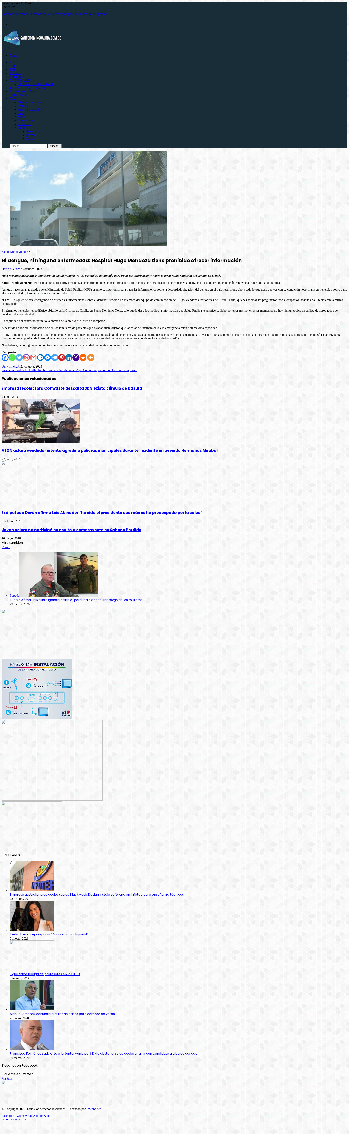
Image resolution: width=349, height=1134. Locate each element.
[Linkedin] (68, 357)
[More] (90, 357)
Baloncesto (33, 131)
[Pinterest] (61, 357)
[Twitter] (19, 357)
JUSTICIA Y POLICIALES (28, 87)
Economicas (25, 120)
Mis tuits (7, 1078)
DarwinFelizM (11, 269)
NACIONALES (20, 80)
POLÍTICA (17, 77)
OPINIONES (18, 95)
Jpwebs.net (93, 1109)
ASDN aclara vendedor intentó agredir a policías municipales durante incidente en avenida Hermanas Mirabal (110, 450)
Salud (21, 116)
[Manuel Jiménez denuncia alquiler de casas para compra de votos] (32, 1009)
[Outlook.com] (40, 357)
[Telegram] (54, 357)
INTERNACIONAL (23, 91)
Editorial (23, 106)
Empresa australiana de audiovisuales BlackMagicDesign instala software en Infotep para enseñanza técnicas (97, 894)
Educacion (24, 124)
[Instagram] (26, 357)
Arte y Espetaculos (30, 109)
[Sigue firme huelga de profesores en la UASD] (32, 969)
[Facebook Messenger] (47, 357)
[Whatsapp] (12, 357)
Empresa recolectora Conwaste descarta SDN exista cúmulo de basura (72, 388)
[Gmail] (33, 357)
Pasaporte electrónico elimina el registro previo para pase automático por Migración (54, 14)
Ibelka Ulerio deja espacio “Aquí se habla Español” (49, 934)
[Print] (82, 357)
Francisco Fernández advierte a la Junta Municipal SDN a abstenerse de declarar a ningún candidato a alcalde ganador (104, 1053)
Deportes (23, 127)
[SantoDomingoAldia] (32, 48)
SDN (13, 69)
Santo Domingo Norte (16, 251)
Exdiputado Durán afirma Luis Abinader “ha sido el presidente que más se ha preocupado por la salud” (102, 512)
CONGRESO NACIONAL (36, 84)
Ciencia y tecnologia (31, 102)
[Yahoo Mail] (75, 357)
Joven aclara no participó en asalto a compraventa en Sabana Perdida (71, 530)
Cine (21, 113)
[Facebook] (5, 357)
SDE (13, 66)
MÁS (13, 98)
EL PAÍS (15, 73)
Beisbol (31, 135)
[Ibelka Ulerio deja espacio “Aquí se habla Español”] (32, 930)
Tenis (29, 138)
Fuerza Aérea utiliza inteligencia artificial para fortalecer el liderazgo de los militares (76, 600)
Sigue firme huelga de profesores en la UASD (45, 974)
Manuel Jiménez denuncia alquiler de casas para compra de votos (62, 1013)
